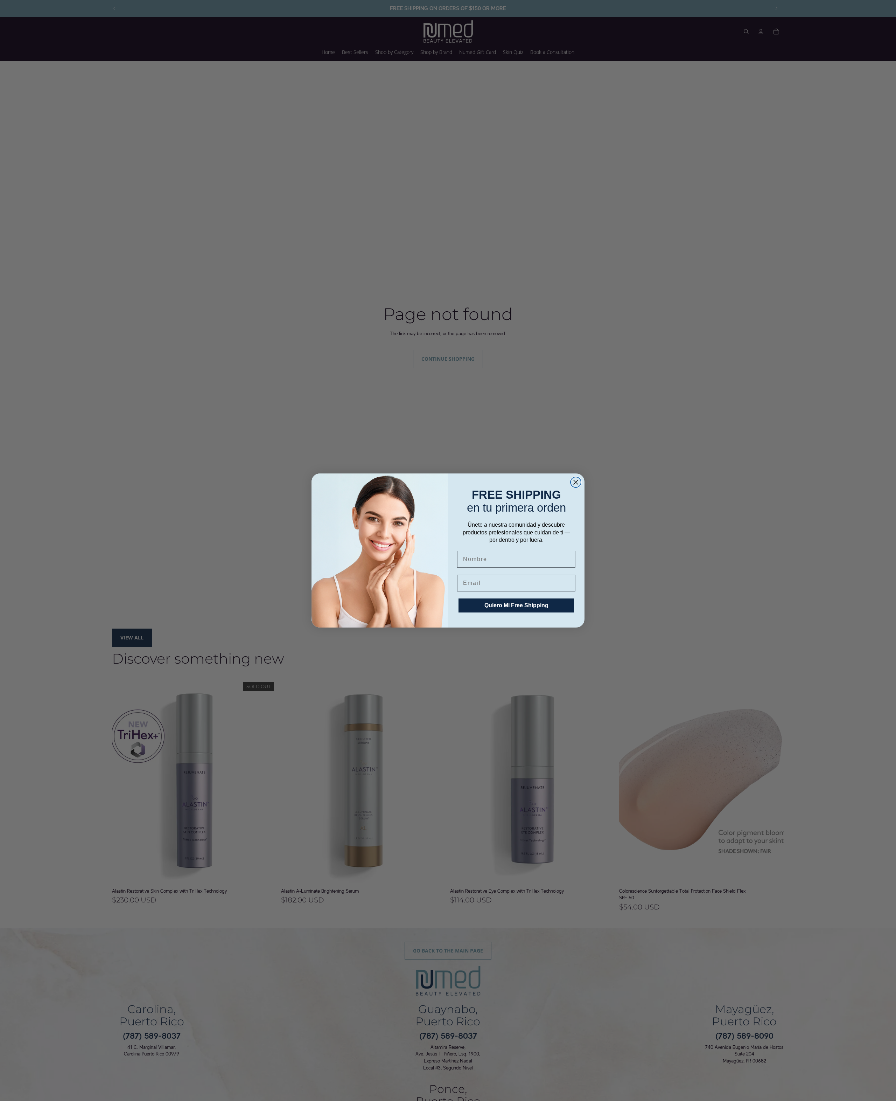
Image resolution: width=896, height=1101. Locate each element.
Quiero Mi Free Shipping (516, 605)
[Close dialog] (575, 482)
